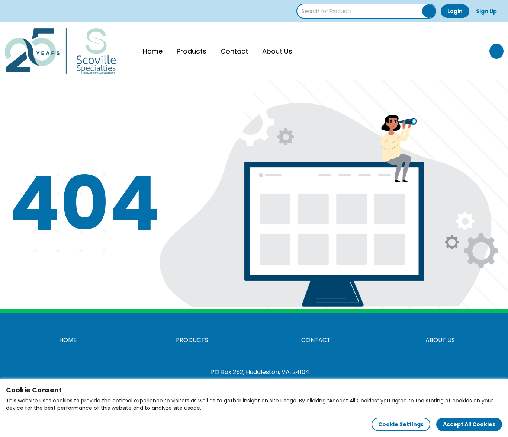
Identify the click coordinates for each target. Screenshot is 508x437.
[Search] (428, 11)
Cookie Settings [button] (401, 424)
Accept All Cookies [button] (469, 424)
